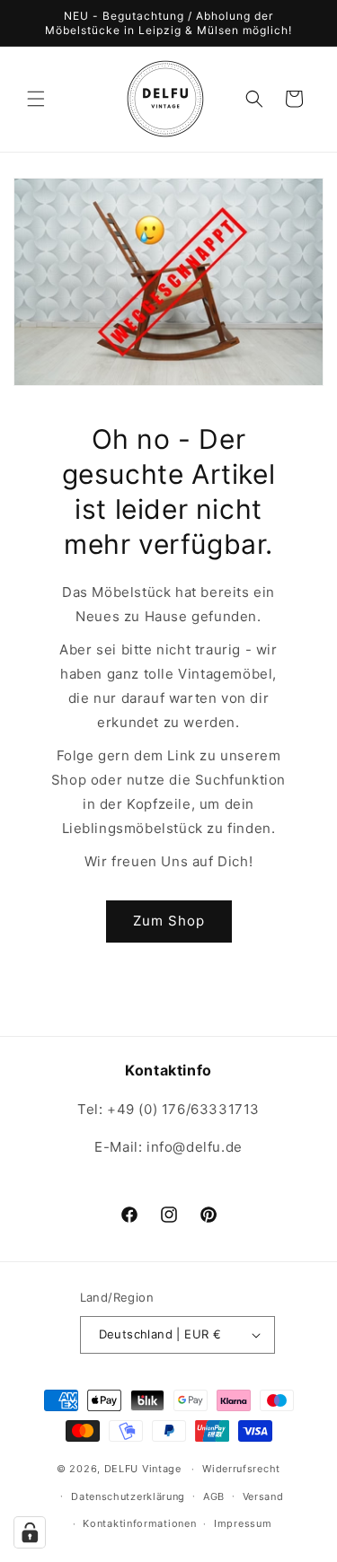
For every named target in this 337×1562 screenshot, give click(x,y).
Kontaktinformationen (139, 1523)
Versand (263, 1496)
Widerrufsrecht (241, 1468)
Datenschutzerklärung (128, 1496)
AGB (214, 1496)
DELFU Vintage (143, 1468)
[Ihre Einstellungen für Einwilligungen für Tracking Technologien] (29, 1532)
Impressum (242, 1523)
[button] (36, 98)
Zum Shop (169, 920)
